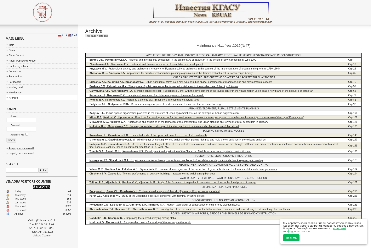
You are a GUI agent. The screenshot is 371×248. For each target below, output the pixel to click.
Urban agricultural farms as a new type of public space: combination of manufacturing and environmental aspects (180, 81)
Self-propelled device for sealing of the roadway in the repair (140, 222)
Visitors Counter (42, 235)
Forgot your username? (21, 153)
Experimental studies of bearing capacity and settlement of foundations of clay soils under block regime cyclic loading (176, 160)
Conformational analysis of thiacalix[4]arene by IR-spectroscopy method (154, 191)
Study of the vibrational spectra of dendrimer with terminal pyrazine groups (147, 195)
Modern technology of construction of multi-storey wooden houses (164, 204)
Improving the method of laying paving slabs (132, 218)
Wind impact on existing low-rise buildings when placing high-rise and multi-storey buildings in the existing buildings (177, 139)
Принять (291, 237)
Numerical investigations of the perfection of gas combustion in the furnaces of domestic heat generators (183, 169)
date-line (103, 35)
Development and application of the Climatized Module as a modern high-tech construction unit (170, 151)
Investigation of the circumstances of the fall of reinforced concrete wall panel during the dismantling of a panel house (190, 209)
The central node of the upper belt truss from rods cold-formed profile (148, 135)
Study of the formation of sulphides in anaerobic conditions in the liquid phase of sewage (172, 182)
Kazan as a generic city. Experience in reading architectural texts (144, 99)
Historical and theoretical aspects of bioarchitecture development (146, 64)
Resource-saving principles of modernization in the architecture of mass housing (155, 104)
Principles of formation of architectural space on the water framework (146, 95)
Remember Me (17, 134)
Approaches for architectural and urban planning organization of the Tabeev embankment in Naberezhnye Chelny (171, 73)
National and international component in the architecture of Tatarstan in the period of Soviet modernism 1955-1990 (172, 59)
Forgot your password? (21, 148)
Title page (90, 35)
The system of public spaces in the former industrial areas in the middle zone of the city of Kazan (163, 86)
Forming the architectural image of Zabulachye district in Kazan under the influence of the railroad (164, 126)
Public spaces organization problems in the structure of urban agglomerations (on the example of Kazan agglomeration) (164, 113)
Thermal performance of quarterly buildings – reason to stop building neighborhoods (152, 173)
